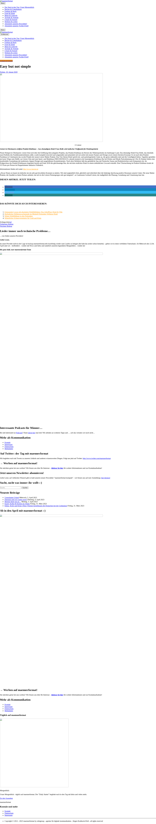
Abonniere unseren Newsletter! (16, 24)
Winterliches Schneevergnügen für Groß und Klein (23, 218)
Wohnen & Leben (11, 22)
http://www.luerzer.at (30, 169)
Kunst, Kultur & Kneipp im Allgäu (17, 504)
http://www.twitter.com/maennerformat (97, 458)
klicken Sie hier (57, 468)
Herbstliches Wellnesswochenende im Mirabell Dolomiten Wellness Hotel (31, 214)
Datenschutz (9, 447)
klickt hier (31, 433)
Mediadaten (9, 449)
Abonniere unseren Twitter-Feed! (17, 26)
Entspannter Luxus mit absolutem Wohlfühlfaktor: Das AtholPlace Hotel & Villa (33, 212)
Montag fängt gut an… (13, 502)
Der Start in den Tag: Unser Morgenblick (19, 7)
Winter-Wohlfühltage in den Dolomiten (19, 216)
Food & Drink (10, 13)
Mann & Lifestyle (11, 15)
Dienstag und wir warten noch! (16, 500)
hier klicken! (105, 478)
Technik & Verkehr (11, 18)
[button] (9, 187)
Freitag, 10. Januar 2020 (8, 72)
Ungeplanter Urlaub (12, 498)
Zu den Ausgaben (6, 798)
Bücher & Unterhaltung (13, 9)
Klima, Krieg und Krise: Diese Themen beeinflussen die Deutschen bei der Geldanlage (36, 506)
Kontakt (7, 442)
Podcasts (19, 433)
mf (11, 222)
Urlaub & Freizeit (11, 20)
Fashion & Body (11, 11)
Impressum (8, 445)
